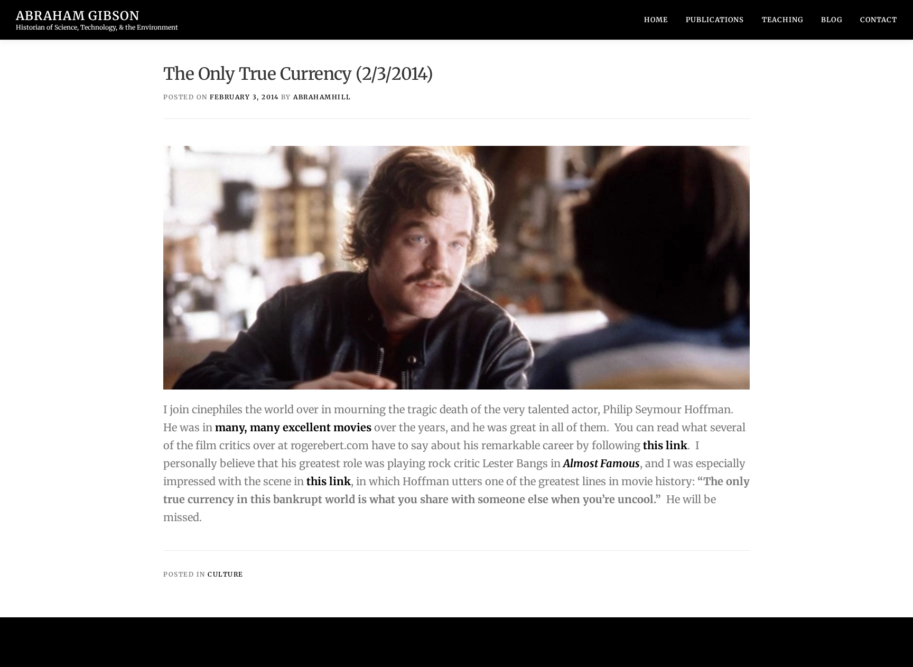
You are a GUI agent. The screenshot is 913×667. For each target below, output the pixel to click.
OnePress (482, 641)
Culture (226, 574)
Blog (831, 19)
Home (656, 19)
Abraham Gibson (77, 15)
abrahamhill (322, 97)
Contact (878, 19)
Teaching (782, 19)
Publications (715, 19)
